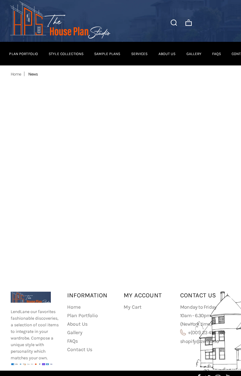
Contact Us (79, 349)
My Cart (133, 307)
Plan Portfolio (82, 315)
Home (16, 74)
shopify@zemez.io (199, 341)
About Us (77, 324)
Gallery (75, 332)
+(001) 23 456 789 (206, 332)
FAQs (72, 341)
